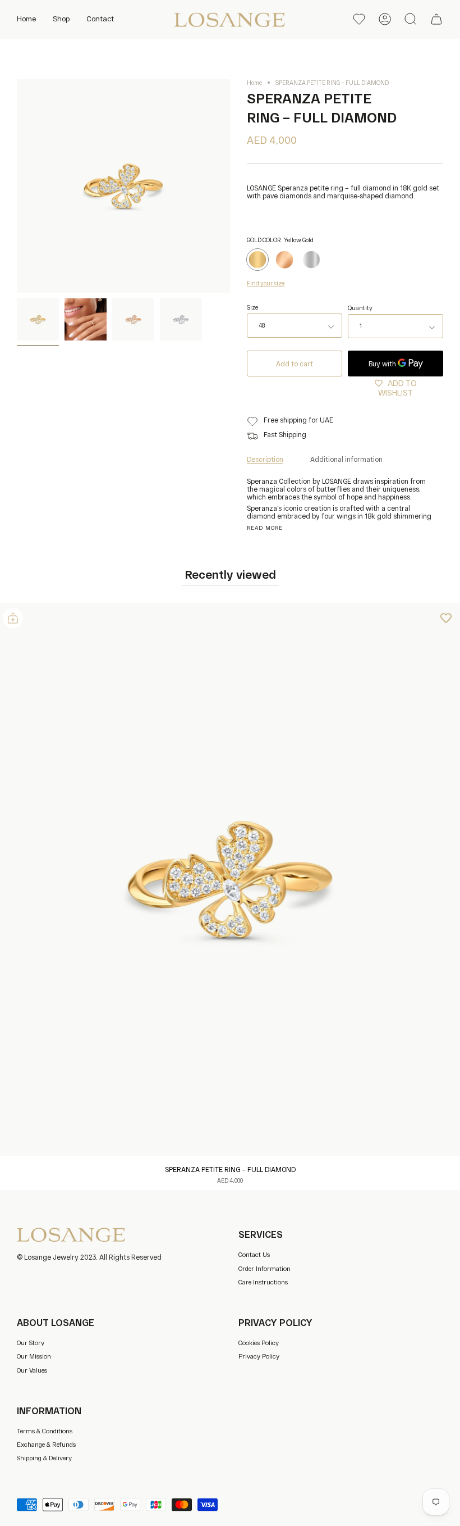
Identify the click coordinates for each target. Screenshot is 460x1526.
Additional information (346, 459)
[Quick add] (13, 618)
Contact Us (254, 1254)
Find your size (265, 283)
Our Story (30, 1342)
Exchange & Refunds (46, 1444)
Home (254, 82)
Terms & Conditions (44, 1430)
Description (265, 459)
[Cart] (436, 19)
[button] (61, 19)
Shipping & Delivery (44, 1457)
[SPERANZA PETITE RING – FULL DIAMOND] (38, 319)
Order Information (264, 1268)
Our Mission (34, 1356)
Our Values (32, 1370)
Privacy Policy (258, 1356)
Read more (265, 528)
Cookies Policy (258, 1342)
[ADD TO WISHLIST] (446, 617)
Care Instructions (263, 1282)
